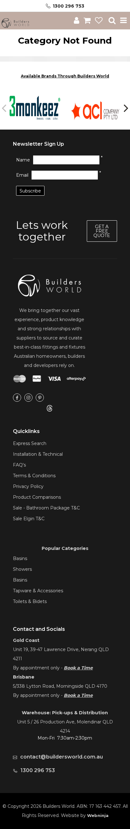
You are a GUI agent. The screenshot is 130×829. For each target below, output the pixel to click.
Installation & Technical (38, 454)
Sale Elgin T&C (28, 518)
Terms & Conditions (34, 476)
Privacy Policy (28, 486)
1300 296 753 (68, 6)
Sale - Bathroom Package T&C (46, 508)
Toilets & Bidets (30, 601)
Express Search (29, 443)
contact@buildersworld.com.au (61, 757)
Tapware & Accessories (38, 591)
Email (22, 175)
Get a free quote (101, 231)
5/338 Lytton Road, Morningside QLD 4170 (60, 686)
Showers (22, 569)
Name (23, 160)
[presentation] (4, 108)
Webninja (98, 815)
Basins (20, 558)
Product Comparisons (37, 497)
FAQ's (19, 465)
